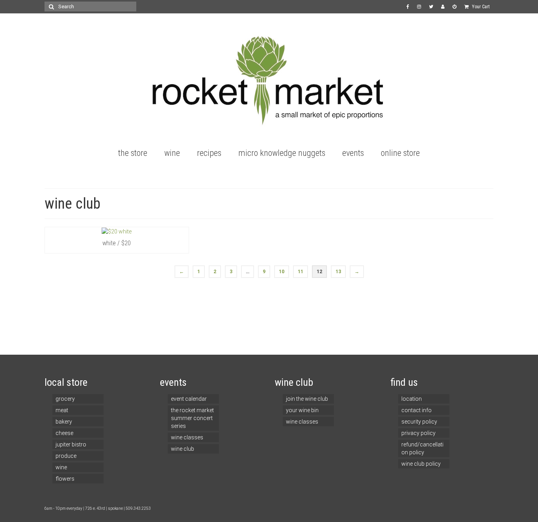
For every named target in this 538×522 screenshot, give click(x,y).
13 (338, 271)
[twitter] (431, 6)
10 (281, 271)
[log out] (454, 6)
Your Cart (480, 6)
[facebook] (408, 6)
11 (300, 271)
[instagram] (419, 6)
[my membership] (443, 6)
